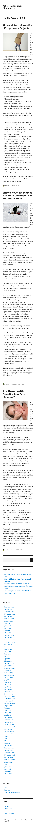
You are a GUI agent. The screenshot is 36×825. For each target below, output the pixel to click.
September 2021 (9, 619)
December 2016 (9, 753)
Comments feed (9, 811)
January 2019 (8, 694)
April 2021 (7, 630)
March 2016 (8, 774)
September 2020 (9, 647)
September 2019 (9, 675)
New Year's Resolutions (12, 792)
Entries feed (8, 808)
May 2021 (7, 628)
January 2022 (8, 609)
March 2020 (8, 661)
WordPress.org (9, 813)
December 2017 (9, 724)
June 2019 (7, 682)
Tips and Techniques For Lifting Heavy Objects (17, 27)
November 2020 (9, 642)
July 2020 (7, 651)
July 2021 (7, 623)
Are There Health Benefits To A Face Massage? (14, 394)
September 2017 (9, 731)
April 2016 (7, 771)
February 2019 (9, 691)
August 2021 (8, 621)
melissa (7, 185)
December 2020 (9, 640)
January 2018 (8, 722)
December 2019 (9, 668)
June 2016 (7, 767)
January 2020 (8, 666)
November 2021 (9, 614)
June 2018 (7, 710)
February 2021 (9, 635)
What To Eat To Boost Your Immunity (16, 584)
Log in (6, 806)
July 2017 (7, 736)
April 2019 (7, 687)
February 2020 (9, 663)
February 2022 (9, 607)
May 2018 (7, 713)
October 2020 (8, 644)
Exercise (7, 790)
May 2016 (7, 769)
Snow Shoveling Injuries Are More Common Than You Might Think (17, 195)
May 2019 (7, 684)
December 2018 (9, 696)
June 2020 (7, 654)
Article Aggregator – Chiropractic (13, 7)
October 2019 (8, 673)
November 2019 (9, 670)
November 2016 (9, 755)
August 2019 (8, 677)
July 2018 (7, 708)
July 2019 (7, 680)
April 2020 (7, 659)
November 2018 (9, 698)
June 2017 (7, 738)
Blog (23, 185)
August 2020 (8, 649)
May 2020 (7, 656)
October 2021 (8, 616)
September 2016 (9, 760)
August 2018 (8, 706)
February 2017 (9, 748)
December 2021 (9, 612)
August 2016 (8, 762)
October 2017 (8, 729)
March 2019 (8, 689)
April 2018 (7, 715)
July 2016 (7, 764)
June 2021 (7, 626)
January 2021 (8, 637)
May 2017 (7, 741)
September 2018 (9, 703)
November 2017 (9, 727)
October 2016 (8, 757)
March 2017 (8, 745)
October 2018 (8, 701)
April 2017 (7, 743)
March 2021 (8, 633)
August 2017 (8, 734)
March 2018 (8, 717)
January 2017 (8, 750)
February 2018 (9, 720)
